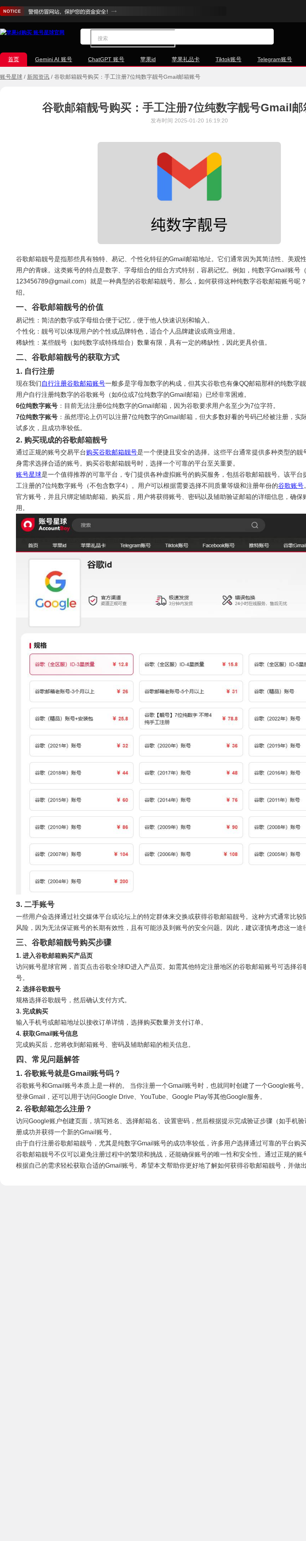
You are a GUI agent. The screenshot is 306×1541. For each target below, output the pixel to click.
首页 (13, 59)
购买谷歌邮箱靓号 (111, 452)
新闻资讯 (38, 77)
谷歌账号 (291, 485)
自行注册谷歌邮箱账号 (73, 383)
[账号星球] (32, 33)
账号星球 (11, 77)
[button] (178, 38)
